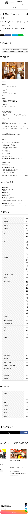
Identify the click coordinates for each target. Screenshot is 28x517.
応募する (14, 512)
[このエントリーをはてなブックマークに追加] (26, 508)
